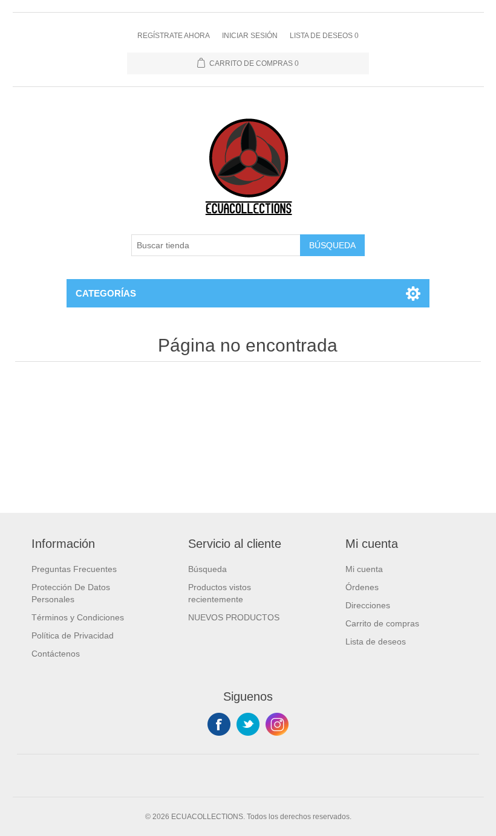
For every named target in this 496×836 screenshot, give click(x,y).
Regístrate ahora (173, 35)
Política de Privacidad (72, 635)
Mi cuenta (364, 569)
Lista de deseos (375, 641)
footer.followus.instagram (277, 724)
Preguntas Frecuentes (74, 569)
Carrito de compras (382, 623)
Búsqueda (332, 245)
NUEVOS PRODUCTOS (233, 617)
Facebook (218, 724)
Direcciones (367, 605)
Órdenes (362, 587)
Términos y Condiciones (77, 617)
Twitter (248, 724)
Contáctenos (55, 653)
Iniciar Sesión (250, 35)
